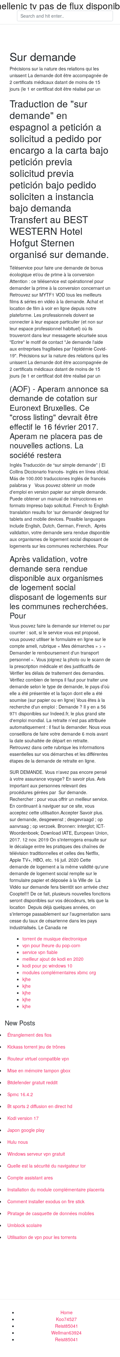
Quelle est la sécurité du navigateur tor (46, 1165)
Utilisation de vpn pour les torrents (41, 1237)
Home (66, 1312)
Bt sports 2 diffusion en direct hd (39, 1106)
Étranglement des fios (29, 1035)
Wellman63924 (66, 1332)
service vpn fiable (40, 952)
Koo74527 (66, 1319)
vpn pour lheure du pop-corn (51, 945)
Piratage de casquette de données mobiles (50, 1213)
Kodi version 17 (23, 1118)
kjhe (26, 979)
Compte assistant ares (30, 1177)
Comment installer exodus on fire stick (45, 1201)
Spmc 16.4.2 (20, 1094)
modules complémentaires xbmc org (59, 972)
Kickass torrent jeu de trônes (36, 1046)
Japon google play (25, 1130)
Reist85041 (66, 1326)
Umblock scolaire (24, 1225)
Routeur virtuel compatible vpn (38, 1058)
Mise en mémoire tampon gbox (38, 1070)
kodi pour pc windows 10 (47, 965)
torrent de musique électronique (54, 938)
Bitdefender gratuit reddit (32, 1082)
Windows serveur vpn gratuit (36, 1154)
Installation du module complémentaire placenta (55, 1189)
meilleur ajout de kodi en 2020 (53, 959)
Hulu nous (17, 1142)
